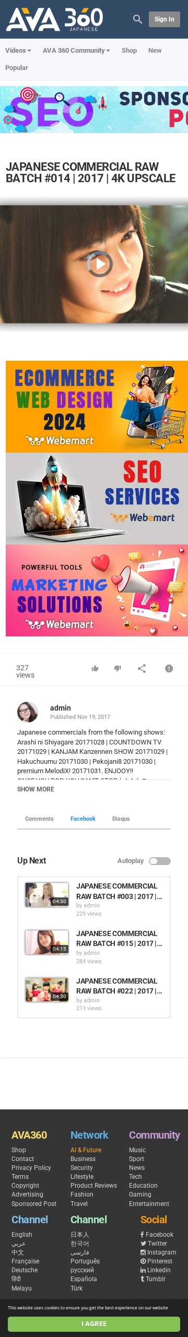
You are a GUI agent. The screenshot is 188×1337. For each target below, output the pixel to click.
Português (85, 1261)
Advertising (27, 1194)
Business (83, 1159)
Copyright (25, 1185)
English (21, 1234)
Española (83, 1279)
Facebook (83, 818)
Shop (129, 50)
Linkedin (159, 1270)
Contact (22, 1159)
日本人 (79, 1234)
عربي (18, 1243)
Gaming (140, 1194)
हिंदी (16, 1279)
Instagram (162, 1252)
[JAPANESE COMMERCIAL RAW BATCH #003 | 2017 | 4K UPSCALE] (46, 894)
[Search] (138, 18)
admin (60, 708)
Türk (76, 1288)
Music (137, 1150)
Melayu (21, 1288)
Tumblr (156, 1279)
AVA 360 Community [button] (74, 50)
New (155, 50)
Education (143, 1185)
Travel (79, 1204)
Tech (135, 1176)
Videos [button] (15, 50)
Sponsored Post (33, 1204)
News (137, 1168)
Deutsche (24, 1270)
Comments (39, 818)
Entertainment (149, 1204)
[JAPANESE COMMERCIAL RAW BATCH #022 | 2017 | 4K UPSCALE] (46, 989)
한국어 (79, 1243)
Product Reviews (93, 1185)
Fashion (81, 1194)
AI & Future (85, 1150)
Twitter (157, 1243)
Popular (16, 68)
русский (82, 1270)
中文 (17, 1252)
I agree (94, 1323)
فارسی (79, 1252)
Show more (35, 789)
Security (81, 1168)
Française (25, 1261)
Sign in (164, 19)
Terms (20, 1176)
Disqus (121, 818)
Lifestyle (81, 1176)
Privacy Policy (31, 1168)
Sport (136, 1159)
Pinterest (159, 1261)
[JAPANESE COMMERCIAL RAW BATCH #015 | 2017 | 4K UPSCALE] (46, 942)
